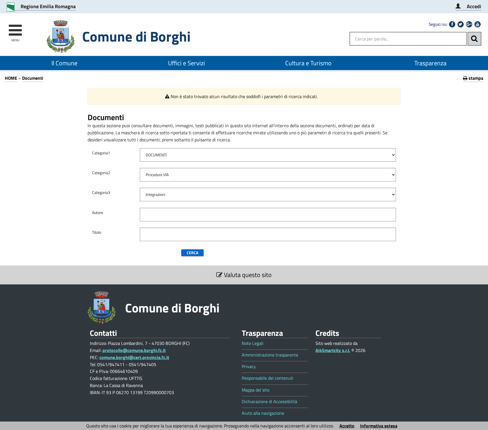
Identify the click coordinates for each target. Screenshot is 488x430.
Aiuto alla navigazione (263, 413)
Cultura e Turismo (308, 63)
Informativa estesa (378, 425)
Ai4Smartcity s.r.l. (332, 350)
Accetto (346, 425)
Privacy (249, 366)
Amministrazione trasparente (270, 355)
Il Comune (64, 63)
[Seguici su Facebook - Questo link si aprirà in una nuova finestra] (452, 24)
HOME (11, 78)
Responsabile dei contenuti (267, 378)
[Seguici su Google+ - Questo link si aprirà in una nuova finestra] (469, 24)
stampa (475, 78)
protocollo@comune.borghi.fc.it (134, 350)
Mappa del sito (255, 390)
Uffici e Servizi (186, 63)
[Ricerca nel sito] (474, 39)
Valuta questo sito (247, 274)
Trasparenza (430, 63)
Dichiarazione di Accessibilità (269, 401)
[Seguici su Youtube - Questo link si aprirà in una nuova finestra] (477, 24)
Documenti (32, 78)
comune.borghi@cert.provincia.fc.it (134, 357)
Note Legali (252, 343)
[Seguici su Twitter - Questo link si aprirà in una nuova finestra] (460, 24)
